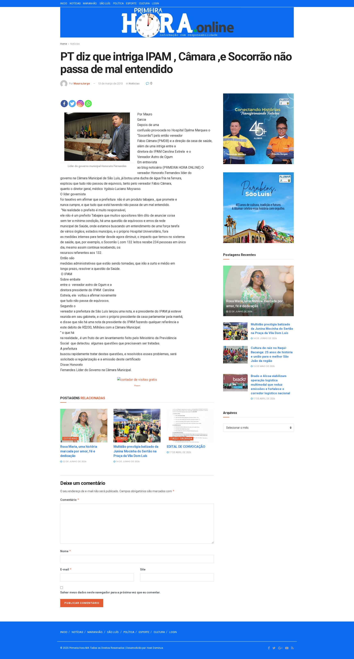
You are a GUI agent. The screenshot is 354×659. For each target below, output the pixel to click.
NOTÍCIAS (75, 3)
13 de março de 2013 (110, 83)
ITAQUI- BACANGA (181, 438)
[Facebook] (64, 103)
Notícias (75, 43)
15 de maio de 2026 (264, 366)
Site (142, 569)
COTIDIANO (70, 438)
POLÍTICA (118, 3)
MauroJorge (82, 83)
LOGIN (155, 3)
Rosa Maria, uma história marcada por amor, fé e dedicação (78, 451)
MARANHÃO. (90, 3)
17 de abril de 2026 (180, 452)
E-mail (66, 569)
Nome (65, 551)
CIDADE (121, 438)
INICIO (63, 3)
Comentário (69, 500)
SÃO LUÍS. (105, 3)
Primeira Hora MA (79, 648)
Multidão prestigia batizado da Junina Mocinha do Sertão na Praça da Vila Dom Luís (135, 451)
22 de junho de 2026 (74, 461)
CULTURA (144, 3)
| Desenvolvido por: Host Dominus (144, 648)
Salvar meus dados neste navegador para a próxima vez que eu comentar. (110, 592)
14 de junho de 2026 (127, 461)
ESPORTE (131, 3)
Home (63, 43)
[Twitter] (72, 103)
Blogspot (137, 385)
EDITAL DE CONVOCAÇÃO (186, 447)
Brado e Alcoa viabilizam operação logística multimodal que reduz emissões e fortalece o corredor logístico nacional (270, 384)
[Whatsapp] (88, 103)
